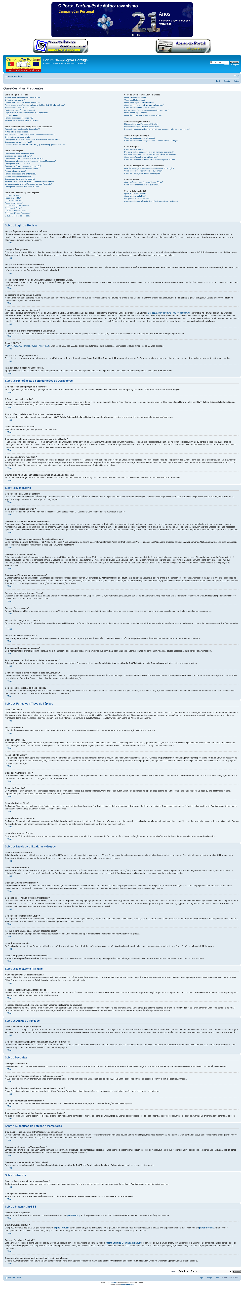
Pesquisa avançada (231, 65)
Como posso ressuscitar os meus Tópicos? (22, 187)
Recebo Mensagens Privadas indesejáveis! (141, 127)
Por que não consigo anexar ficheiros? (20, 174)
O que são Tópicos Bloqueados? (18, 213)
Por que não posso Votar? (15, 171)
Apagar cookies (213, 1278)
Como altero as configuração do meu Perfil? (22, 129)
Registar (227, 81)
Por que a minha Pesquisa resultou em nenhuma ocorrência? (148, 152)
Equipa (202, 1278)
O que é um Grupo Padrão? (135, 113)
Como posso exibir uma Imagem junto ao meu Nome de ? (32, 139)
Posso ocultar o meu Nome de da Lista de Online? (35, 105)
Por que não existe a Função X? (137, 199)
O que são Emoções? (14, 200)
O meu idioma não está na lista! (17, 137)
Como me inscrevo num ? (144, 105)
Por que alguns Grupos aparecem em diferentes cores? (146, 110)
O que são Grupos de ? (139, 103)
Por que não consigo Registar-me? (19, 118)
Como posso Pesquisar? (134, 149)
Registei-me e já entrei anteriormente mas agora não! (26, 113)
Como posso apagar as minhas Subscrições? (142, 173)
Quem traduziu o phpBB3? (135, 196)
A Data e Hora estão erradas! (17, 132)
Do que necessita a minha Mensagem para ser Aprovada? (28, 184)
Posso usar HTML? (13, 198)
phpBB (113, 1282)
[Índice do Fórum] (23, 64)
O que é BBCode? (12, 195)
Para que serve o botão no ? (29, 181)
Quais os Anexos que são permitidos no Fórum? (143, 182)
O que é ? (12, 115)
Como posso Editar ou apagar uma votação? (23, 166)
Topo (9, 243)
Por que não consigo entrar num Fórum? (21, 169)
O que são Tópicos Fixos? (15, 211)
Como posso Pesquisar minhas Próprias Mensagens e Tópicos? (150, 160)
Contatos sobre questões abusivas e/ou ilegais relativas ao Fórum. (151, 201)
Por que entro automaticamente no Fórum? (22, 103)
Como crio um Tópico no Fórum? (18, 156)
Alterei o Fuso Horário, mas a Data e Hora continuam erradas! (30, 134)
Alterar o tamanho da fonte (236, 75)
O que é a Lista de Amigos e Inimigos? (139, 138)
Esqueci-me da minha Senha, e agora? (20, 108)
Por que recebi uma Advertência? (18, 176)
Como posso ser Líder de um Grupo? (139, 108)
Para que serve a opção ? (22, 120)
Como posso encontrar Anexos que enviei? (141, 185)
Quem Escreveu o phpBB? (135, 194)
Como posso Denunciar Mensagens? (20, 179)
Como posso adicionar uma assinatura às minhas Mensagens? (30, 161)
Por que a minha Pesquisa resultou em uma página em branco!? (150, 154)
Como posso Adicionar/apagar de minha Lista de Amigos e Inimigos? (151, 141)
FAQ (218, 81)
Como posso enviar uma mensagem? (20, 153)
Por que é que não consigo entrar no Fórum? (23, 97)
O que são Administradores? (135, 97)
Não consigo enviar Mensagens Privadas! (141, 124)
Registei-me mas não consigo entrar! (20, 110)
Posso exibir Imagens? (14, 203)
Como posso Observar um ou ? (143, 171)
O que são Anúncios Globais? (17, 206)
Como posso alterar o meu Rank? (18, 142)
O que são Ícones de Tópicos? (17, 216)
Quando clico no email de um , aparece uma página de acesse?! (35, 145)
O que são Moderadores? (134, 100)
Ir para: (173, 1271)
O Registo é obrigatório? (15, 100)
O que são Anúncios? (13, 208)
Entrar (236, 81)
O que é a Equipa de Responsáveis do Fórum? (143, 115)
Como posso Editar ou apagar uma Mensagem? (24, 158)
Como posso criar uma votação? (18, 164)
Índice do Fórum (15, 76)
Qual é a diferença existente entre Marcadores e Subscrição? (149, 168)
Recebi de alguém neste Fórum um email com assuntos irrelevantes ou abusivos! (157, 129)
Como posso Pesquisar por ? (141, 157)
